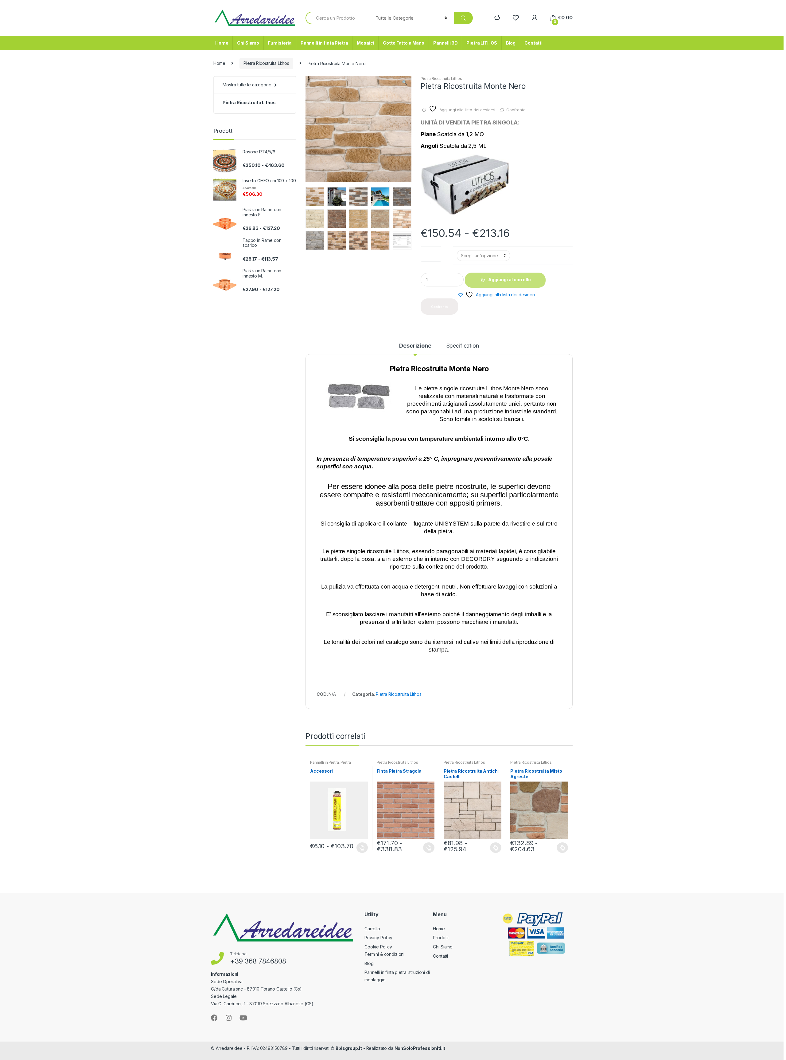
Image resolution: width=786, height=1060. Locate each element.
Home (221, 42)
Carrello (372, 928)
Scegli (362, 847)
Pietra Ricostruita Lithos (266, 63)
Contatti (533, 42)
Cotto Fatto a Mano (403, 42)
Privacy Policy (378, 937)
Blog (511, 42)
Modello (431, 252)
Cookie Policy (378, 946)
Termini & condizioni (384, 954)
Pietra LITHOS (481, 42)
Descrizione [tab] (415, 346)
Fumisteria (280, 42)
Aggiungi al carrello (509, 279)
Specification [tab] (462, 346)
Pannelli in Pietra (324, 762)
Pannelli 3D (445, 42)
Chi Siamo (248, 42)
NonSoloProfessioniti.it (420, 1048)
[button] (404, 83)
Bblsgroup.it (349, 1048)
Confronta (516, 109)
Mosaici (365, 42)
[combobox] (336, 18)
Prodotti (441, 937)
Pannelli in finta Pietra (324, 42)
